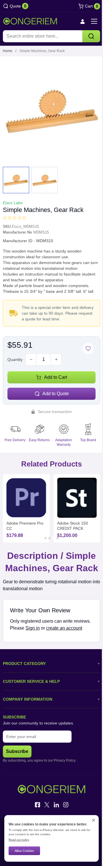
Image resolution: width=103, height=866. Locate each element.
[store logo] (30, 21)
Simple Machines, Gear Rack (42, 51)
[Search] (87, 36)
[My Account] (78, 21)
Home (7, 51)
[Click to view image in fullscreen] (49, 109)
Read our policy (19, 839)
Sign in (50, 621)
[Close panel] (89, 820)
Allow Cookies (24, 850)
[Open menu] (90, 21)
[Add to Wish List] (84, 344)
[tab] (43, 531)
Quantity (15, 355)
